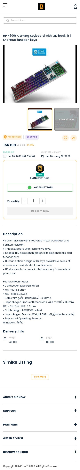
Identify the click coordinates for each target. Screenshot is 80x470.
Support (10, 411)
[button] (40, 119)
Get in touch (13, 438)
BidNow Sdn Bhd (15, 452)
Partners (10, 424)
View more (40, 376)
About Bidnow (14, 397)
